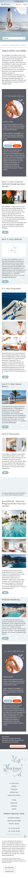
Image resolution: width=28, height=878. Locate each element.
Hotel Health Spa (9, 1)
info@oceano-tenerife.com (14, 834)
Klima (3, 585)
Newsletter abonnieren (17, 746)
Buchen (17, 146)
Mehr (5, 232)
